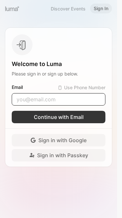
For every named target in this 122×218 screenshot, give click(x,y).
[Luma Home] (12, 8)
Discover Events (68, 8)
